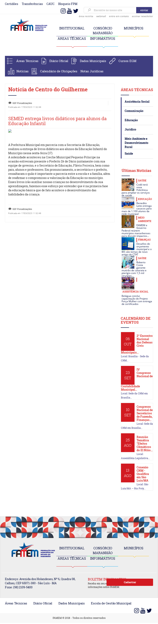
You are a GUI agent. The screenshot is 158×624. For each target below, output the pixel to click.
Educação (131, 120)
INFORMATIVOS (102, 38)
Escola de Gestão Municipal (111, 603)
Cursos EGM (127, 61)
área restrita (86, 16)
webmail (101, 16)
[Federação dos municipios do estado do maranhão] (27, 25)
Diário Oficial (58, 61)
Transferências (32, 4)
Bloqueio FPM (67, 4)
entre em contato (119, 16)
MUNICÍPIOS (133, 28)
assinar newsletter (142, 16)
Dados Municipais (93, 61)
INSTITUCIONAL (71, 28)
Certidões (11, 4)
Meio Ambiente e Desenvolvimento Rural (136, 143)
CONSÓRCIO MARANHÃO (103, 550)
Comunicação (134, 111)
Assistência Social (137, 101)
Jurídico (130, 129)
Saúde (129, 153)
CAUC (50, 4)
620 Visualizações (22, 103)
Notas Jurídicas (91, 71)
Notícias (22, 71)
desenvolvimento (82, 182)
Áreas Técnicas (27, 61)
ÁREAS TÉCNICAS (72, 38)
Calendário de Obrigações (58, 71)
